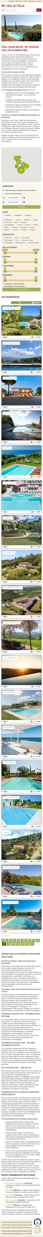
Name (13, 302)
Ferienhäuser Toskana (25, 1222)
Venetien (33, 230)
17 (32, 944)
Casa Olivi (9, 1205)
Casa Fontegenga (12, 308)
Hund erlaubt (25, 237)
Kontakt (11, 1)
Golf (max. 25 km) (27, 240)
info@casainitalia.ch (16, 1234)
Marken (36, 225)
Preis (35, 302)
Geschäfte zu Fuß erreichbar (14, 284)
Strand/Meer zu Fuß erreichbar (14, 286)
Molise (6, 227)
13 (13, 944)
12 (9, 944)
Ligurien (27, 225)
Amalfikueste (8, 220)
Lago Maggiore (9, 225)
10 (38, 940)
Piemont (14, 227)
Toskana (15, 230)
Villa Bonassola (11, 1200)
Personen (24, 302)
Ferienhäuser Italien (9, 1222)
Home (39, 1)
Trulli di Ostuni (11, 902)
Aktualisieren (21, 289)
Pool (16, 237)
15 (23, 944)
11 (4, 944)
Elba (15, 222)
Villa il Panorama (11, 343)
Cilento (36, 220)
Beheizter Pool (20, 242)
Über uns (19, 1)
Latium (20, 225)
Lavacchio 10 (9, 762)
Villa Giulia (9, 1190)
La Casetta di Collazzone (15, 1183)
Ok (39, 10)
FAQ (25, 1)
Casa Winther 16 (11, 692)
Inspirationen (6, 1227)
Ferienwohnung (33, 242)
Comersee (7, 222)
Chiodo (7, 832)
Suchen (21, 207)
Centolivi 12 (9, 553)
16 (27, 944)
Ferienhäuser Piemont (9, 1225)
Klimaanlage (8, 240)
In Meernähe (8, 242)
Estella (7, 448)
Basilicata (27, 220)
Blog (19, 1227)
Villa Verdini (10, 1195)
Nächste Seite (6, 936)
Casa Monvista (10, 658)
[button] (16, 167)
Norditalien (7, 215)
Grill (17, 240)
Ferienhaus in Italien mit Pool (15, 67)
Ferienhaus (8, 237)
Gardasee (24, 222)
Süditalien (28, 215)
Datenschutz (27, 1227)
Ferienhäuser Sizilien (26, 1225)
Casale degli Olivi (12, 623)
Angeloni (8, 518)
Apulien (18, 220)
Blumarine (8, 727)
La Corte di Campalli (13, 588)
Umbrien (24, 230)
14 (18, 944)
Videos (14, 1227)
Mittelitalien (18, 215)
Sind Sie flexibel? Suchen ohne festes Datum (20, 190)
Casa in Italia (15, 5)
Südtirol (6, 230)
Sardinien (24, 227)
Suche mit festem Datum (13, 193)
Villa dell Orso (10, 413)
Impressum (32, 1)
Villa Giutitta (9, 483)
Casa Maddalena (11, 867)
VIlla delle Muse (11, 797)
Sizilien (32, 227)
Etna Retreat (10, 378)
